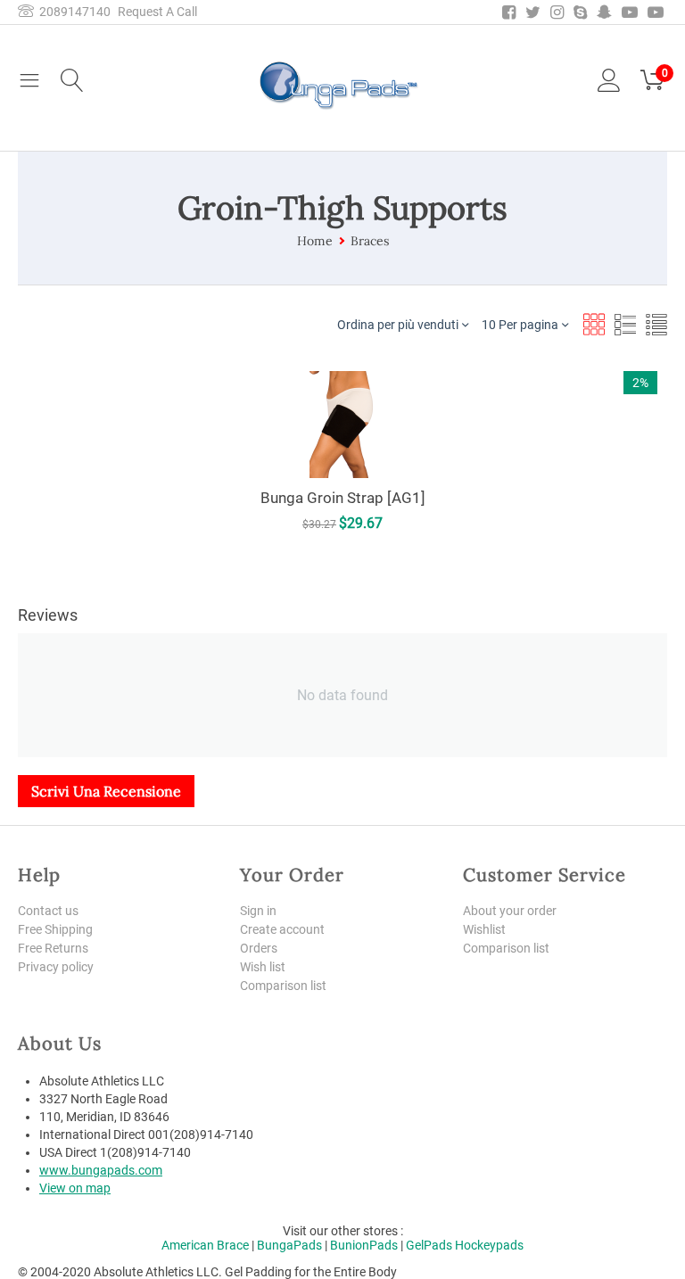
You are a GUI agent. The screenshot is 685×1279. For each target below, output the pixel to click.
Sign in (258, 911)
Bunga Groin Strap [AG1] (342, 498)
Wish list (262, 967)
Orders (258, 948)
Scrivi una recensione (106, 791)
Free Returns (53, 948)
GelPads (429, 1245)
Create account (282, 929)
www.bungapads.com (100, 1170)
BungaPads (289, 1245)
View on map (75, 1188)
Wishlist (484, 929)
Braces (370, 241)
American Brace (205, 1245)
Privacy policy (56, 967)
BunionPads (364, 1245)
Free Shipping (55, 929)
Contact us (48, 911)
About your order (510, 911)
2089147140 (72, 11)
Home (315, 241)
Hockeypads (489, 1245)
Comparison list (283, 985)
